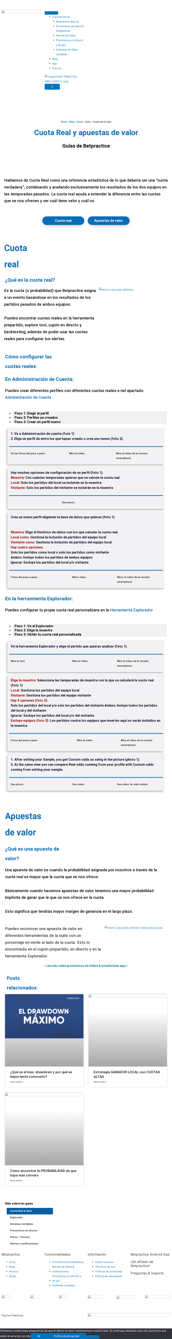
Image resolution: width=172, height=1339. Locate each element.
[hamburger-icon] (51, 13)
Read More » (16, 1082)
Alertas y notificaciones (24, 1243)
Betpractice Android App (150, 1254)
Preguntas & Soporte (147, 1273)
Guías (80, 122)
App (54, 63)
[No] (92, 1337)
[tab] (90, 413)
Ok (38, 1336)
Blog (55, 58)
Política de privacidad (66, 1336)
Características (61, 16)
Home (64, 122)
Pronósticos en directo (23, 1230)
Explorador (16, 1217)
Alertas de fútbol (66, 35)
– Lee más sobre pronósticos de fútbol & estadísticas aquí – (86, 965)
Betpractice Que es (67, 21)
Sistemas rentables (21, 1224)
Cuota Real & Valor (21, 1211)
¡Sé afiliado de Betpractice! (142, 1264)
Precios (56, 68)
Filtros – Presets (20, 1237)
